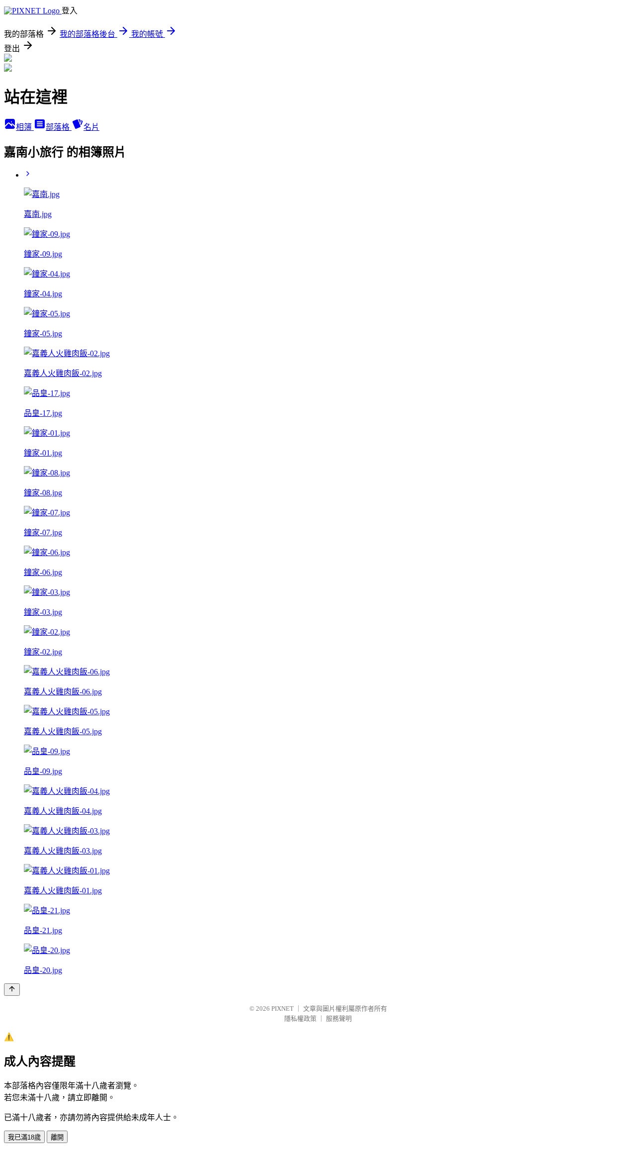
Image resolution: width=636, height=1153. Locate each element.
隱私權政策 (300, 1018)
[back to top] (12, 989)
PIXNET (282, 1008)
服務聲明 (339, 1018)
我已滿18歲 (24, 1137)
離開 (57, 1137)
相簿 (25, 127)
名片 (91, 127)
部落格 (59, 127)
